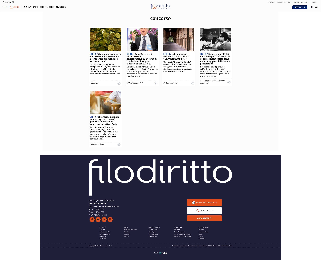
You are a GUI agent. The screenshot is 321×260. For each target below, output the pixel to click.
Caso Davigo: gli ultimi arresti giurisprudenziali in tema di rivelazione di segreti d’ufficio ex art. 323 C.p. (142, 59)
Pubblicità (103, 239)
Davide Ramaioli (135, 83)
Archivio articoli (203, 232)
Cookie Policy (153, 236)
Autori (126, 227)
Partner (126, 236)
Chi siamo (103, 227)
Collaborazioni (178, 227)
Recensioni (177, 229)
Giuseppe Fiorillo (209, 81)
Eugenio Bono (98, 144)
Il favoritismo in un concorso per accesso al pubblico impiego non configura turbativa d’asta (104, 120)
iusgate (95, 83)
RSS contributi (203, 227)
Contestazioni (153, 229)
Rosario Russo (171, 83)
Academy (27, 7)
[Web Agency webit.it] (163, 253)
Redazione (103, 236)
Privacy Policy (153, 234)
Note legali (152, 232)
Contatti (102, 229)
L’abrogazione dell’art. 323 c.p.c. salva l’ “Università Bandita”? (176, 56)
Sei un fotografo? (179, 232)
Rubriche (51, 7)
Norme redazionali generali (182, 234)
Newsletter (61, 7)
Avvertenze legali (154, 227)
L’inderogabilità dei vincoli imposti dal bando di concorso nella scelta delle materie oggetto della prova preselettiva (215, 59)
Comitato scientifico (130, 229)
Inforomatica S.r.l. (105, 232)
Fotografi (127, 234)
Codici (42, 7)
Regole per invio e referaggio (182, 236)
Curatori (127, 232)
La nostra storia (105, 234)
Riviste (36, 7)
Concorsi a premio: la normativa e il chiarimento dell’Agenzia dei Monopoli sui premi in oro (105, 58)
